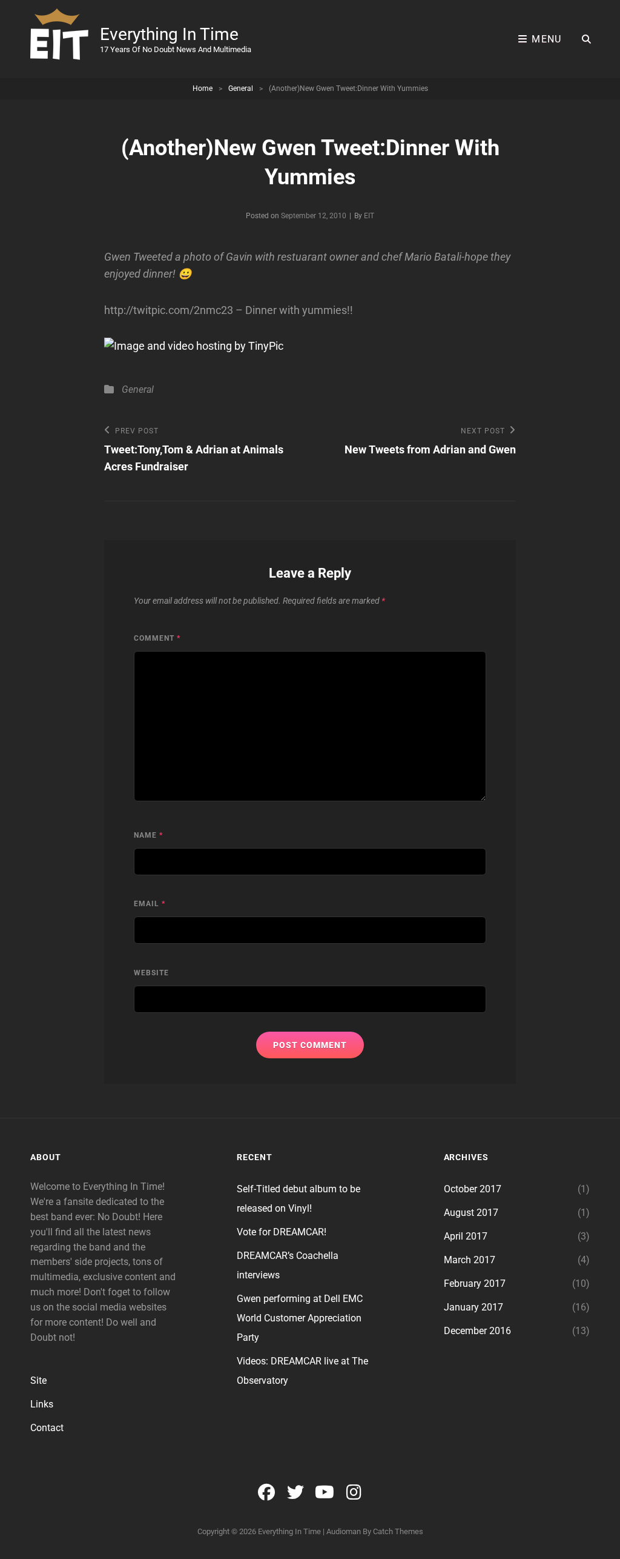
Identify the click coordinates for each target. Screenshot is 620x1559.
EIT (369, 216)
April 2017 (465, 1236)
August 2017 (471, 1212)
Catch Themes (398, 1531)
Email (149, 904)
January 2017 (473, 1307)
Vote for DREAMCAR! (281, 1232)
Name (148, 835)
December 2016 (477, 1331)
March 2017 (469, 1260)
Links (41, 1404)
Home (203, 88)
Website (151, 973)
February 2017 (475, 1283)
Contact (47, 1428)
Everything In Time (169, 34)
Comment (157, 638)
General (240, 88)
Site (38, 1380)
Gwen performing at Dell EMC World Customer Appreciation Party (300, 1318)
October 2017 (472, 1189)
